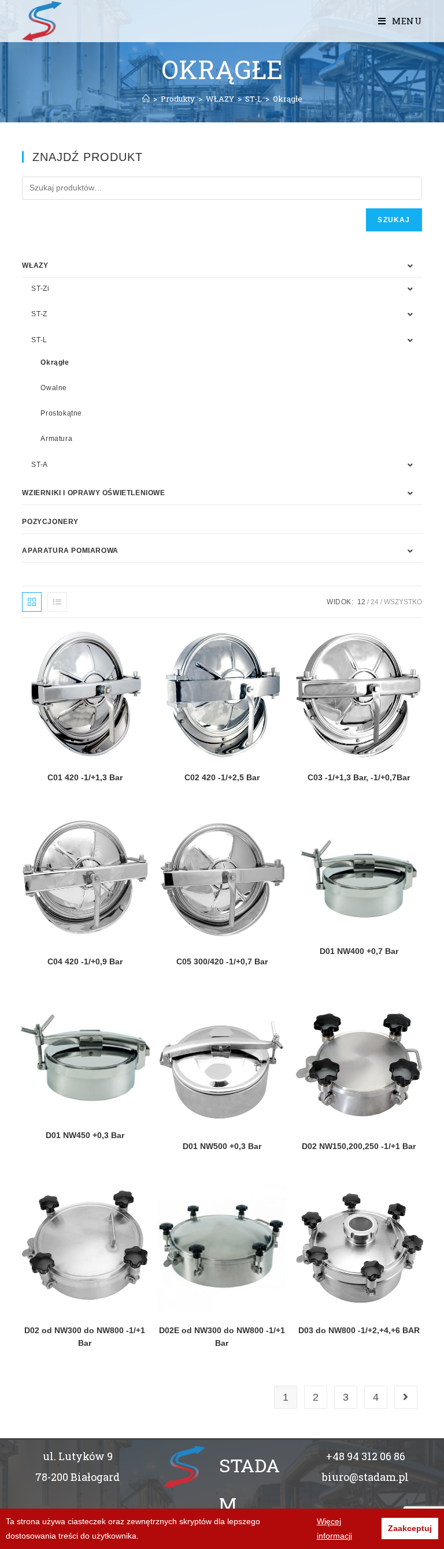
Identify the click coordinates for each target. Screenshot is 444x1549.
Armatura (56, 439)
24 (375, 602)
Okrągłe (54, 362)
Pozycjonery (50, 522)
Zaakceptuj (410, 1528)
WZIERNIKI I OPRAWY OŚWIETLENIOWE (93, 493)
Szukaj (394, 220)
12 (361, 602)
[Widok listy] (57, 602)
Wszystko (403, 602)
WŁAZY (35, 265)
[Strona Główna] (146, 98)
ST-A (39, 465)
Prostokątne (61, 413)
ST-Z (39, 314)
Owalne (53, 388)
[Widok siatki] (32, 602)
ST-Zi (40, 289)
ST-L (39, 340)
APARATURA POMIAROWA (70, 551)
